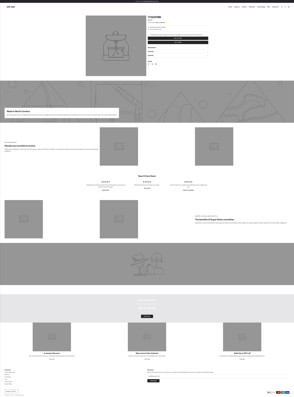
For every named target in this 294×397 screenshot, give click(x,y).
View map (147, 359)
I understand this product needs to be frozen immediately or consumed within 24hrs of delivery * (176, 35)
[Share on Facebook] (148, 64)
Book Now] (155, 1)
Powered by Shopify (19, 395)
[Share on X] (152, 64)
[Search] (282, 6)
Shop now (52, 359)
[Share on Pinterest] (156, 64)
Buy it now (178, 42)
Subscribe (153, 380)
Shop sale (147, 316)
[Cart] (288, 6)
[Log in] (285, 6)
